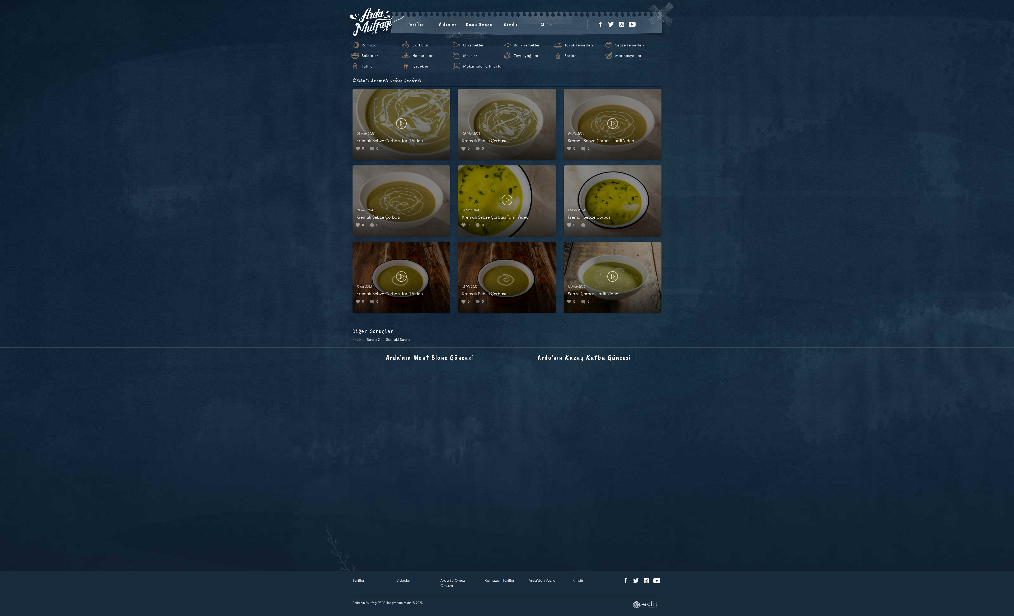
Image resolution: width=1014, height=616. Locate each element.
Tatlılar (368, 66)
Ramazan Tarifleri (500, 580)
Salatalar (370, 55)
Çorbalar (420, 45)
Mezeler (470, 55)
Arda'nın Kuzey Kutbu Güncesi (584, 357)
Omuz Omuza (479, 24)
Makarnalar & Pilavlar (483, 66)
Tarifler (416, 24)
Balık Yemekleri (527, 45)
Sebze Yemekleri (629, 45)
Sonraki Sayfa (398, 339)
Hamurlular (422, 55)
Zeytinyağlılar (526, 55)
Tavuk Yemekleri (579, 45)
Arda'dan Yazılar (543, 580)
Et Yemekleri (474, 45)
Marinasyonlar (628, 55)
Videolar (448, 24)
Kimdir (511, 24)
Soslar (570, 55)
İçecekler (420, 66)
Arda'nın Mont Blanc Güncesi (429, 357)
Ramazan (370, 45)
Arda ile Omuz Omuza (452, 583)
